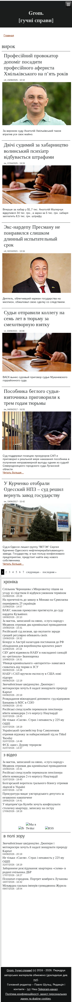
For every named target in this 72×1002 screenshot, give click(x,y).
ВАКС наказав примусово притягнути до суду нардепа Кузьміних (32, 612)
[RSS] (50, 828)
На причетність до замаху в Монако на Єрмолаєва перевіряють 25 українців (35, 601)
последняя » (49, 572)
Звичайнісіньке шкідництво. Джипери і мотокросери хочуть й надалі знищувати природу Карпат (34, 688)
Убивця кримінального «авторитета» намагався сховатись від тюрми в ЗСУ (33, 665)
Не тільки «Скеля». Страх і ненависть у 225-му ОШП (33, 721)
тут (35, 979)
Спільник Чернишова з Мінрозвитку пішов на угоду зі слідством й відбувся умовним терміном (34, 591)
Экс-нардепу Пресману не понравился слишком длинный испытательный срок (32, 235)
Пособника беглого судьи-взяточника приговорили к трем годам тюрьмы (32, 397)
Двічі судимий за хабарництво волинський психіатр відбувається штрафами (36, 150)
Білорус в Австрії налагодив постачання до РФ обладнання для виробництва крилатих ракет (33, 644)
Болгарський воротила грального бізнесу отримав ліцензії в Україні (35, 785)
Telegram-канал (48, 989)
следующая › (33, 572)
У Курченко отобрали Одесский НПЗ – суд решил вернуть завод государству (33, 489)
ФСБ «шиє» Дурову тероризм (21, 745)
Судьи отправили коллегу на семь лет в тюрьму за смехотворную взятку (34, 318)
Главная (9, 35)
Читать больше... (13, 472)
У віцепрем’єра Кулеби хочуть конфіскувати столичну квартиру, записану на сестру (31, 806)
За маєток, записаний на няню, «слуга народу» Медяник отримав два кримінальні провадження (34, 622)
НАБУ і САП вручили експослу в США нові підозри (31, 675)
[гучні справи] (23, 970)
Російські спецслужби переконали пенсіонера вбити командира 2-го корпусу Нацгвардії (32, 711)
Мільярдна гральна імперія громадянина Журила (34, 885)
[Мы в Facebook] (21, 828)
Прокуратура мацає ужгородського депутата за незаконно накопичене (33, 795)
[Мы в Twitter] (34, 828)
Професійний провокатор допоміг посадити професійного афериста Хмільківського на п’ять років (36, 64)
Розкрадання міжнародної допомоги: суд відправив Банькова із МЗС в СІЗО (36, 700)
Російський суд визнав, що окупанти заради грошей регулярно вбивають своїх (31, 633)
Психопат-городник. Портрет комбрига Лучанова (35, 879)
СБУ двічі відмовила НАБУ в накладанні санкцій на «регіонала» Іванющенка (34, 654)
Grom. (36, 13)
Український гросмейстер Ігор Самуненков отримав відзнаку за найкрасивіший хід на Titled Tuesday (34, 734)
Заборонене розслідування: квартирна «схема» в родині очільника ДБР (34, 870)
